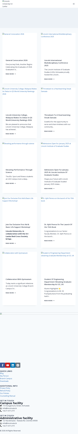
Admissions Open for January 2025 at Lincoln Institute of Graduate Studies (56, 172)
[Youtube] (7, 365)
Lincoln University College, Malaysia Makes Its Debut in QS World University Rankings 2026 (19, 117)
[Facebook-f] (2, 365)
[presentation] (19, 44)
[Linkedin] (12, 365)
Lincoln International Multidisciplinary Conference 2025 (56, 63)
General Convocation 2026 (17, 60)
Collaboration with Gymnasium (18, 279)
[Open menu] (74, 3)
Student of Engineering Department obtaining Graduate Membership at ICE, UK (57, 282)
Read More (11, 74)
